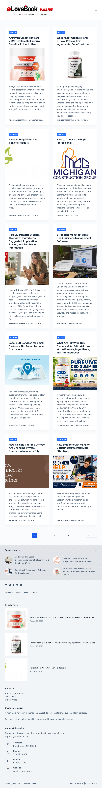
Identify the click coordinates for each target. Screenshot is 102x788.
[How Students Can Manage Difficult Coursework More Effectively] (75, 471)
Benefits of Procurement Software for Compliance (30, 571)
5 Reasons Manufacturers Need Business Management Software (74, 238)
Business (13, 134)
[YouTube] (21, 585)
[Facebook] (6, 585)
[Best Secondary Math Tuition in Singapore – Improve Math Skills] (56, 560)
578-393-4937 (20, 754)
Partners (9, 593)
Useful (35, 593)
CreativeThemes (30, 783)
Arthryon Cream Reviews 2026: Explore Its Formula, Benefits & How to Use (24, 41)
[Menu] (96, 10)
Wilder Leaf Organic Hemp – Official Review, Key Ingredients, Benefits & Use (73, 41)
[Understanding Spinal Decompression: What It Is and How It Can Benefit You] (9, 560)
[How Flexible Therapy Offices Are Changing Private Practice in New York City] (27, 471)
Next (90, 535)
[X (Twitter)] (10, 585)
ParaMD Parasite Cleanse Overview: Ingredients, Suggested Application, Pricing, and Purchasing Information (24, 241)
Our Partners (11, 700)
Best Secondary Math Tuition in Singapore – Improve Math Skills (77, 560)
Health (13, 32)
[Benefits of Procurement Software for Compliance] (9, 571)
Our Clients (10, 696)
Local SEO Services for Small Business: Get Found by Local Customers (26, 346)
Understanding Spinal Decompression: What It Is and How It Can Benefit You (32, 560)
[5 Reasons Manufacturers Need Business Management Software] (75, 261)
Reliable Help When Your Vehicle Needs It (48, 668)
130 (67, 535)
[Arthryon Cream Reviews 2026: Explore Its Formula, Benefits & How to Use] (27, 64)
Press (18, 593)
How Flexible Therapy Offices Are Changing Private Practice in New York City (27, 448)
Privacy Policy (91, 783)
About (26, 593)
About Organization (14, 693)
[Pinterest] (17, 585)
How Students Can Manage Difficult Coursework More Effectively (73, 448)
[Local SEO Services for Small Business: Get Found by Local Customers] (27, 369)
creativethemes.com (22, 771)
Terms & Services (76, 783)
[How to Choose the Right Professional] (75, 163)
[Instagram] (13, 585)
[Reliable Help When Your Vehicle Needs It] (27, 163)
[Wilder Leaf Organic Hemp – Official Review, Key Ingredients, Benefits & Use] (75, 64)
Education (62, 439)
